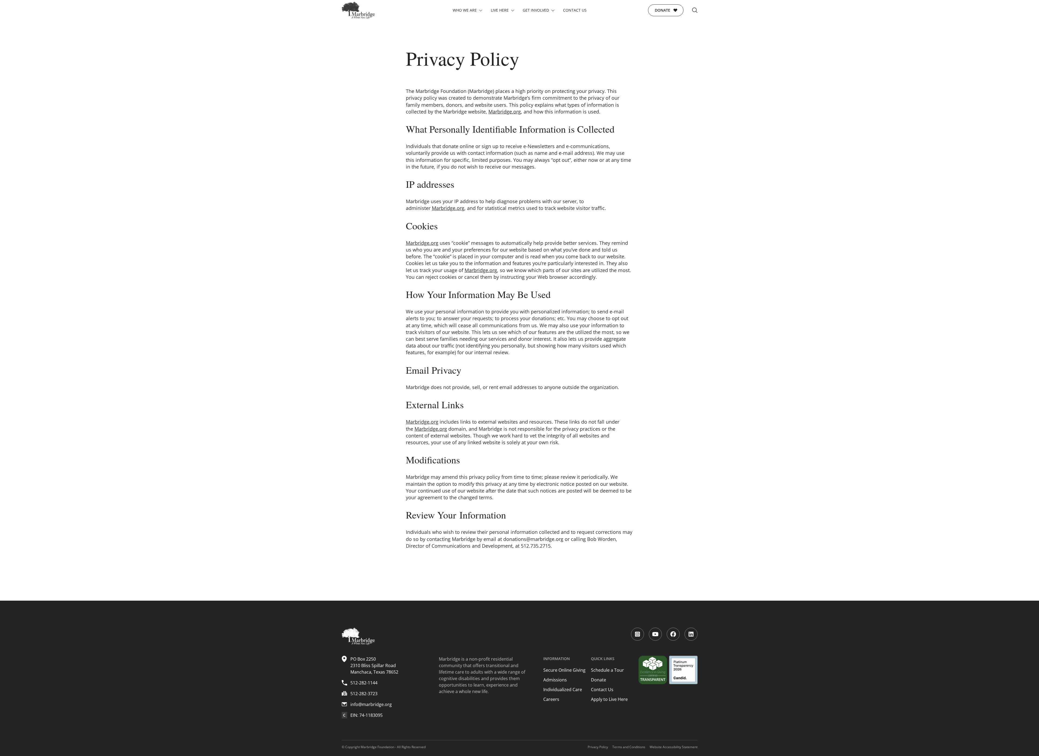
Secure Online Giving (564, 670)
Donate (662, 10)
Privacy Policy (598, 747)
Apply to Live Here (609, 699)
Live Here (500, 10)
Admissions (555, 680)
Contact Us (575, 10)
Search (695, 10)
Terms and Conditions (628, 747)
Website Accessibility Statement (674, 747)
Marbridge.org (504, 111)
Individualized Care (562, 690)
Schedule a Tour (607, 670)
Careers (551, 699)
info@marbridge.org (371, 704)
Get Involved (536, 10)
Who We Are (465, 10)
